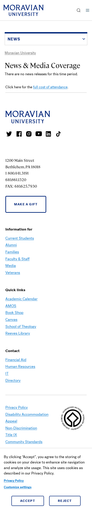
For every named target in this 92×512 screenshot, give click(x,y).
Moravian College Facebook (19, 134)
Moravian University (20, 53)
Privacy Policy (14, 481)
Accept (27, 501)
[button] (78, 10)
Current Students (19, 238)
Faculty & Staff (17, 259)
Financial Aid (15, 359)
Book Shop (14, 312)
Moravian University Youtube (38, 134)
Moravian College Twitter (9, 134)
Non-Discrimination (21, 428)
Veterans (12, 272)
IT (6, 373)
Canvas (11, 319)
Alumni (11, 245)
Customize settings (17, 487)
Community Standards (23, 441)
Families (12, 252)
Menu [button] (87, 10)
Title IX (11, 434)
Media (10, 265)
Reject (65, 501)
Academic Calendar (21, 298)
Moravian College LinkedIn (48, 134)
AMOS (10, 305)
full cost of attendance (50, 87)
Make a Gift (26, 204)
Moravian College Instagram (28, 134)
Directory (13, 380)
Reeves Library (17, 333)
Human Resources (20, 366)
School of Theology (20, 326)
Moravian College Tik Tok (58, 134)
